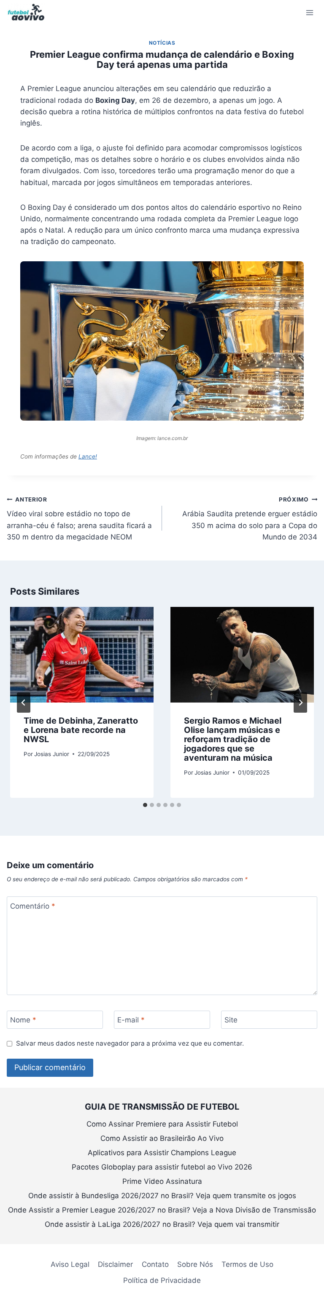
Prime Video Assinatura (162, 1181)
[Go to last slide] (23, 702)
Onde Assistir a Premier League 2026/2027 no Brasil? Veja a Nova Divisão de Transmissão (162, 1210)
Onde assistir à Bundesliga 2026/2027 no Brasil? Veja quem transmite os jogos (162, 1195)
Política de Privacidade (162, 1280)
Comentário (32, 906)
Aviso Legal (70, 1264)
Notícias (162, 43)
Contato (155, 1264)
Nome (23, 1020)
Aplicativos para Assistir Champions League (162, 1152)
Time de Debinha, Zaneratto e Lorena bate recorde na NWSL (81, 730)
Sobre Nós (195, 1264)
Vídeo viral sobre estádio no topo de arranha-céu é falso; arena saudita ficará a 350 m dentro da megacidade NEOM (79, 518)
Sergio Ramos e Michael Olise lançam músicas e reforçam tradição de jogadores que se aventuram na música (232, 739)
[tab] (145, 805)
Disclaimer (115, 1264)
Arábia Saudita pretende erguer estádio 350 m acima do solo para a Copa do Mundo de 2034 (249, 518)
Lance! (87, 456)
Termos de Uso (247, 1264)
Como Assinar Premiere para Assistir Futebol (162, 1124)
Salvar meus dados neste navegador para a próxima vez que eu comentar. (130, 1043)
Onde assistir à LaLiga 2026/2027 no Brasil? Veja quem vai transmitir (162, 1224)
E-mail (131, 1020)
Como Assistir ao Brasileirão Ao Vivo (162, 1138)
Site (231, 1020)
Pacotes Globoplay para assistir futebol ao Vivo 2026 (162, 1167)
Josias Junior (51, 754)
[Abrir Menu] (309, 12)
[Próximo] (300, 702)
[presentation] (82, 655)
